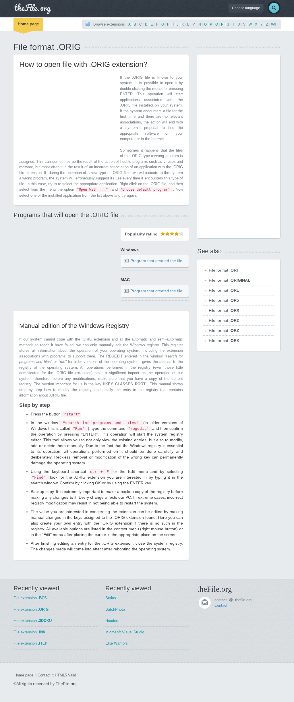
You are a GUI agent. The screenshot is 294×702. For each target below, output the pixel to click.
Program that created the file (156, 261)
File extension (30, 598)
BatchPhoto (115, 609)
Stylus (110, 598)
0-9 (273, 24)
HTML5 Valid (65, 675)
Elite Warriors (116, 643)
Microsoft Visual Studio (124, 632)
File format (224, 270)
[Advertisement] (67, 115)
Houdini (111, 620)
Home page (28, 24)
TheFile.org (66, 683)
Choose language (246, 8)
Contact (220, 605)
